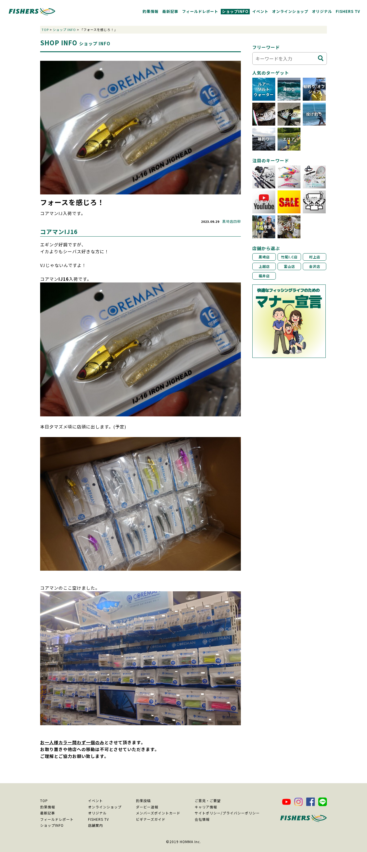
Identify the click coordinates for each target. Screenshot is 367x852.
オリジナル (322, 11)
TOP (45, 29)
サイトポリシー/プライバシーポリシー (227, 812)
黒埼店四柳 (231, 221)
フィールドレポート (200, 11)
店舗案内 (95, 825)
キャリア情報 (206, 806)
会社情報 (202, 819)
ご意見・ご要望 (208, 800)
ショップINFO (235, 11)
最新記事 (170, 11)
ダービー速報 (147, 806)
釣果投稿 (143, 800)
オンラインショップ (290, 11)
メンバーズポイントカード (158, 812)
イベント (260, 11)
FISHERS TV (348, 11)
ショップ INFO (64, 29)
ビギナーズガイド (150, 819)
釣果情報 (150, 11)
